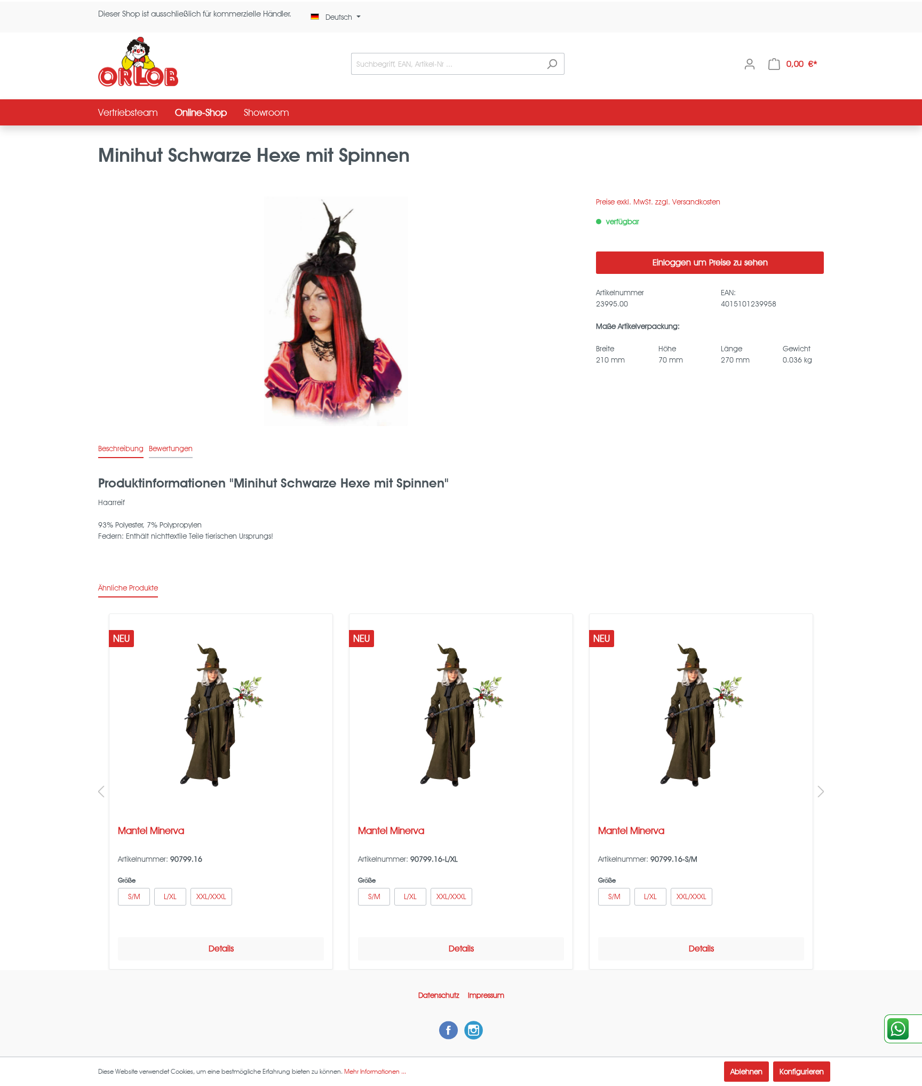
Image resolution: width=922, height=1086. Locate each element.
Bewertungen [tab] (171, 448)
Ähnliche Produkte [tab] (128, 588)
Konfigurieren (802, 1071)
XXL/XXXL (211, 896)
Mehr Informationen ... (375, 1071)
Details (221, 948)
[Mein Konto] (749, 64)
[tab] (121, 448)
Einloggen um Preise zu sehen (710, 262)
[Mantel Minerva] (221, 715)
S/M (134, 896)
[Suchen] (552, 64)
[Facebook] (448, 1030)
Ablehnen (746, 1071)
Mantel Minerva (151, 830)
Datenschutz (438, 995)
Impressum (486, 995)
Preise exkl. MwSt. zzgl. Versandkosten (658, 202)
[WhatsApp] (903, 1029)
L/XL (170, 896)
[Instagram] (473, 1030)
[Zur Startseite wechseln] (138, 61)
